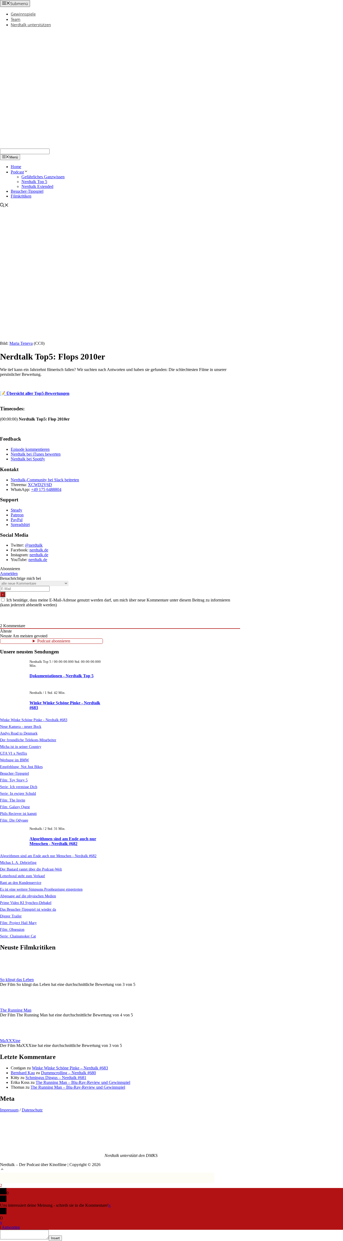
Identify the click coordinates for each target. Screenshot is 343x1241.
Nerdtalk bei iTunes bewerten (36, 454)
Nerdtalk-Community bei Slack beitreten (45, 480)
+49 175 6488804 (46, 489)
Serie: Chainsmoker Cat (18, 936)
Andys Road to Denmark (19, 733)
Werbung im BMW (14, 760)
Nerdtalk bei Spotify (28, 459)
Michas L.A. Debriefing (18, 862)
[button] (2, 1170)
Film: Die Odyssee (14, 820)
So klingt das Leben (17, 979)
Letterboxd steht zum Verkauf (22, 876)
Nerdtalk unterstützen (31, 24)
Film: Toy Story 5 (14, 780)
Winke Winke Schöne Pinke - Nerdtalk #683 (33, 720)
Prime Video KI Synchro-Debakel (25, 903)
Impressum (9, 1110)
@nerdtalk (34, 545)
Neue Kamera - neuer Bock (20, 726)
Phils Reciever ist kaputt (18, 813)
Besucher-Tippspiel (27, 191)
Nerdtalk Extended (37, 186)
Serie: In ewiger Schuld (18, 793)
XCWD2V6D (40, 484)
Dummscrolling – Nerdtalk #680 (68, 1072)
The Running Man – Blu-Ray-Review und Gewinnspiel (83, 1082)
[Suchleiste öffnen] (4, 205)
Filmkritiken (21, 196)
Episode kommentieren (30, 449)
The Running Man (15, 1010)
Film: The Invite (12, 800)
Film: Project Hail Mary (18, 923)
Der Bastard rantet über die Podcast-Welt (31, 869)
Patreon (17, 515)
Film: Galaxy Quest (15, 807)
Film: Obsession (12, 929)
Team (15, 19)
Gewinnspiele (23, 14)
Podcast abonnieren (53, 641)
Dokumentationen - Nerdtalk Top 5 (61, 676)
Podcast (17, 172)
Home (16, 166)
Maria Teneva (21, 343)
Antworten (11, 1227)
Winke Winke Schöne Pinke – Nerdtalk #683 (70, 1068)
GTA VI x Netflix (13, 753)
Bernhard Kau (23, 1072)
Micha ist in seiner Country (20, 746)
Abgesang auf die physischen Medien (28, 896)
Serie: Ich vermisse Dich (18, 787)
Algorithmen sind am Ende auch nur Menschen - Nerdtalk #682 (62, 841)
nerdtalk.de (38, 550)
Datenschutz (32, 1110)
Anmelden (9, 573)
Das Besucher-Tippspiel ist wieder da (28, 909)
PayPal (17, 519)
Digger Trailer (11, 916)
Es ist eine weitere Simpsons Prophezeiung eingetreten (41, 889)
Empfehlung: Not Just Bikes (21, 767)
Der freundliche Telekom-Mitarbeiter (28, 740)
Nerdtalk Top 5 (34, 181)
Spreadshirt (20, 524)
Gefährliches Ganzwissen (43, 177)
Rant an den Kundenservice (20, 882)
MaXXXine (10, 1040)
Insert (55, 1238)
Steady (16, 510)
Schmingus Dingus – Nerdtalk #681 (55, 1077)
